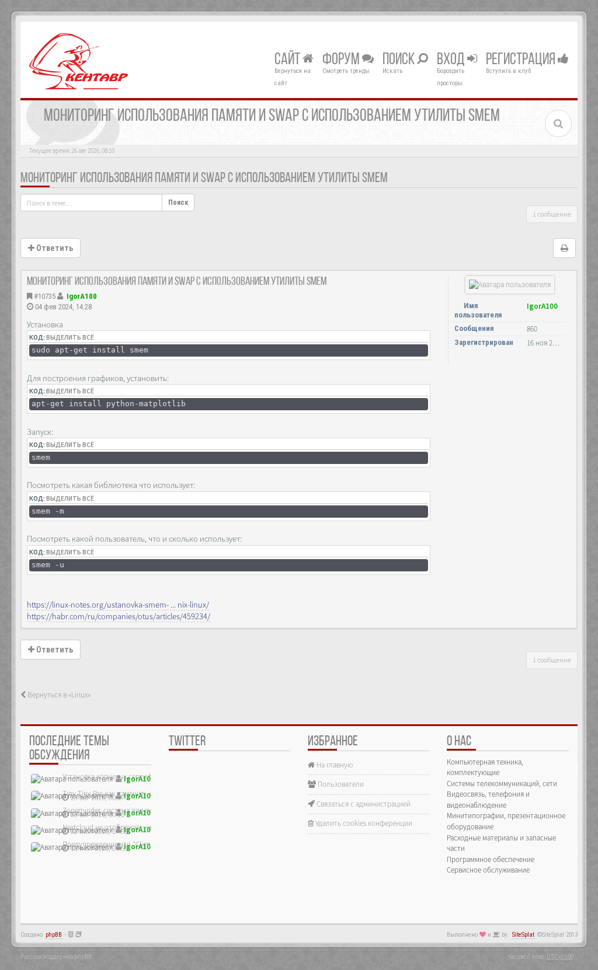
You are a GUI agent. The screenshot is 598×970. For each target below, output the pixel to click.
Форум (342, 60)
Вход (452, 60)
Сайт (288, 60)
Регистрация (522, 60)
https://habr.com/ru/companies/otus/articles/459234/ (118, 616)
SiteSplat (523, 934)
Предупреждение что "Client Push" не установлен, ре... (150, 844)
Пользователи (340, 784)
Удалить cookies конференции (363, 823)
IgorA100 (82, 296)
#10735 (44, 296)
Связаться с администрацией (363, 804)
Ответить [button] (53, 248)
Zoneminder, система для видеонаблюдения (133, 810)
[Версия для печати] (564, 248)
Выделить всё (70, 337)
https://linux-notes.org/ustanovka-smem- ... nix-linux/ (118, 604)
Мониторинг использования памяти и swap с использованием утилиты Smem (204, 179)
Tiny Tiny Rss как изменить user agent (121, 793)
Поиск (400, 60)
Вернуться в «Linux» (58, 695)
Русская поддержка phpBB (56, 956)
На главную (334, 765)
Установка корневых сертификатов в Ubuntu (133, 776)
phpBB (54, 934)
